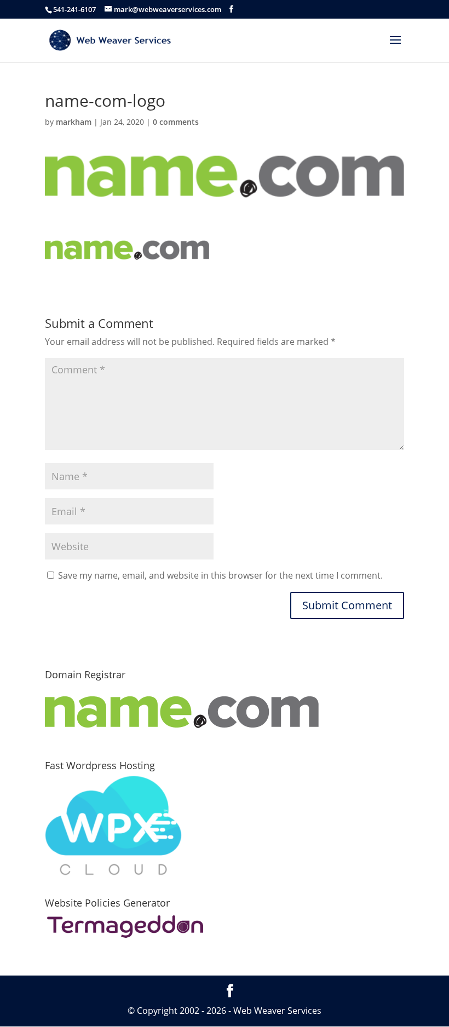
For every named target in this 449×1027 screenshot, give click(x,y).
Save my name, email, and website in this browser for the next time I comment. (220, 575)
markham (73, 122)
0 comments (176, 122)
